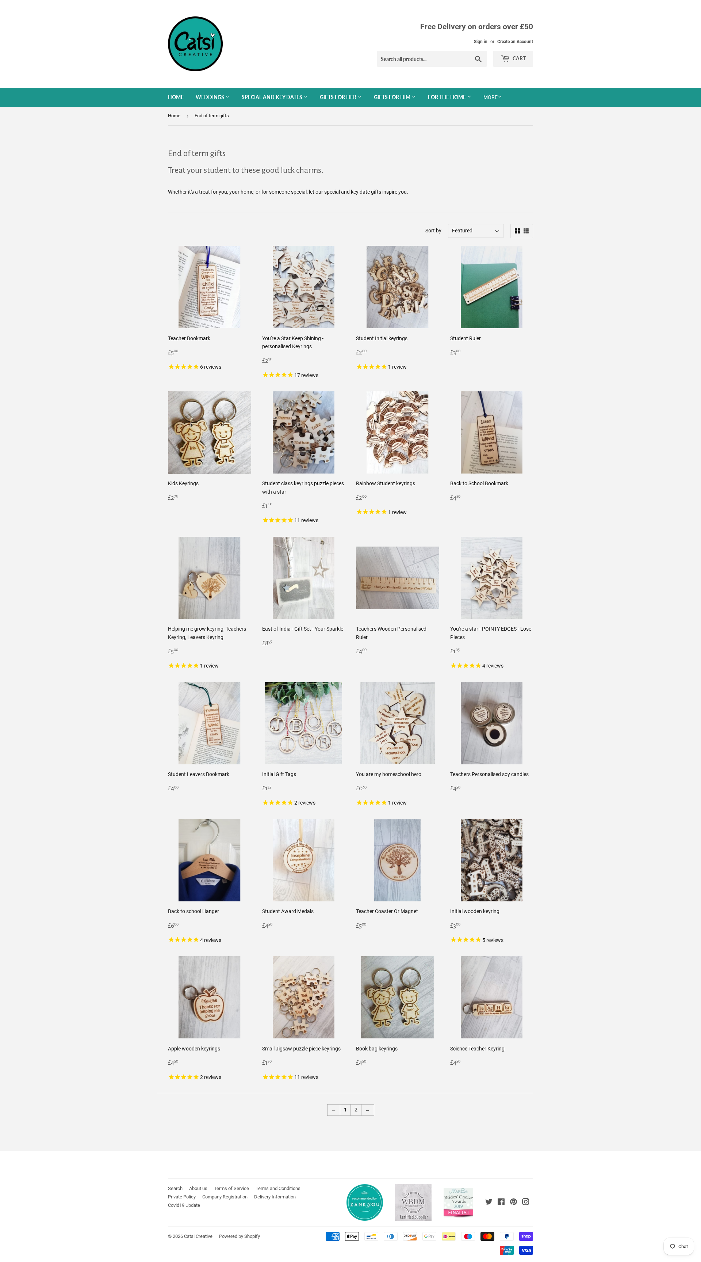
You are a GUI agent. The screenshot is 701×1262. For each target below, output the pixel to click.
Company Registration (225, 1197)
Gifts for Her (338, 97)
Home (176, 97)
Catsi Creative (198, 1236)
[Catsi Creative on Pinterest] (513, 1203)
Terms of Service (231, 1188)
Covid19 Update (184, 1205)
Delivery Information (275, 1197)
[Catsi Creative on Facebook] (501, 1203)
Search (175, 1188)
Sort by (433, 230)
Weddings (210, 97)
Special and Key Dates (272, 97)
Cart (519, 58)
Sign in (480, 41)
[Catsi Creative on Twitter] (489, 1203)
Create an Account (515, 41)
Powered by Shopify (239, 1236)
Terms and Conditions (278, 1188)
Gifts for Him (392, 97)
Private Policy (182, 1197)
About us (198, 1188)
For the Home (447, 97)
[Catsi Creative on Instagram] (525, 1203)
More (490, 97)
